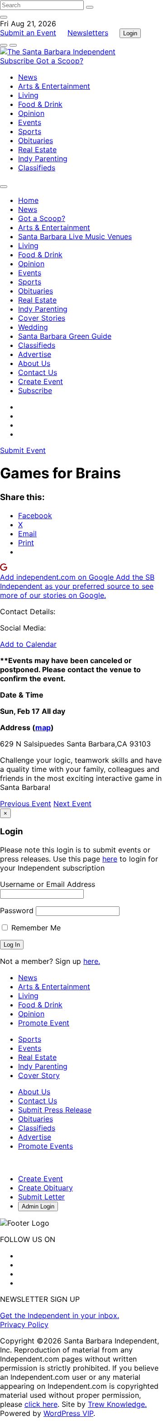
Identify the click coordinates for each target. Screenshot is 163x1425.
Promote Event (43, 1022)
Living (28, 95)
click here (41, 1404)
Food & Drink (40, 104)
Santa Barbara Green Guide (64, 336)
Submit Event (23, 450)
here (109, 858)
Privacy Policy (24, 1324)
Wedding (33, 327)
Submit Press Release (54, 1109)
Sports (29, 131)
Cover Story (39, 1075)
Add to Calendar (28, 644)
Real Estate (37, 149)
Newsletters (87, 32)
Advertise (34, 354)
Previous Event (25, 803)
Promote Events (45, 1146)
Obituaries (35, 140)
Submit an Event (28, 32)
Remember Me (35, 927)
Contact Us (37, 372)
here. (91, 961)
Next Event (72, 803)
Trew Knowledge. (117, 1404)
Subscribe (18, 60)
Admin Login (38, 1206)
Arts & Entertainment (54, 86)
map (43, 727)
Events (29, 122)
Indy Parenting (42, 158)
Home (28, 200)
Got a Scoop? (59, 60)
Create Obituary (45, 1187)
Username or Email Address (47, 884)
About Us (34, 363)
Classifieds (36, 167)
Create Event (40, 381)
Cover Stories (41, 318)
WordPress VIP (68, 1413)
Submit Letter (41, 1196)
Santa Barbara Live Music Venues (75, 236)
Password (17, 910)
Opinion (31, 113)
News (27, 77)
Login (130, 33)
